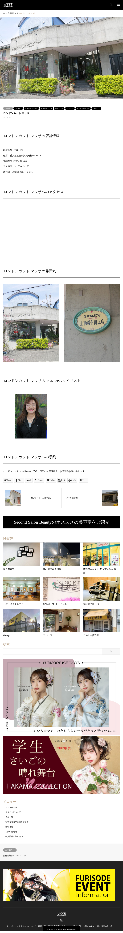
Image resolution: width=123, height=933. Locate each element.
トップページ (11, 807)
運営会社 (9, 827)
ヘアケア (70, 108)
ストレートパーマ (31, 108)
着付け (96, 108)
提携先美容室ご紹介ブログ (17, 822)
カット (18, 108)
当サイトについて (13, 812)
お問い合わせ (11, 832)
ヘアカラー (59, 108)
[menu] (118, 5)
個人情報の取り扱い (14, 836)
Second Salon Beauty (55, 929)
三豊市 (8, 108)
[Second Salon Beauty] (8, 5)
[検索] (111, 5)
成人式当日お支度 (83, 108)
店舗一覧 (9, 817)
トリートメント (46, 108)
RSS (61, 920)
